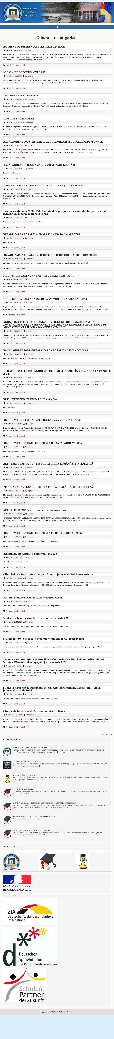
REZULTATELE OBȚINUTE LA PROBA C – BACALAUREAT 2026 (42, 533)
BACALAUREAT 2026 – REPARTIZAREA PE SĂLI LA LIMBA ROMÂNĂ (45, 350)
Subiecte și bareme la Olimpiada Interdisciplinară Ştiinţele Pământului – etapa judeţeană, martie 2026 (52, 689)
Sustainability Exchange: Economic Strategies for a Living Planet (43, 639)
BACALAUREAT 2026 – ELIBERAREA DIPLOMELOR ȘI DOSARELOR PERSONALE (53, 141)
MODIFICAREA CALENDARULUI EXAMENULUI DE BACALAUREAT (45, 299)
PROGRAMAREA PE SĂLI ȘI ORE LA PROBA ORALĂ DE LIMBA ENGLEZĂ (48, 487)
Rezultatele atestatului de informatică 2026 (30, 554)
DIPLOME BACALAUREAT (19, 118)
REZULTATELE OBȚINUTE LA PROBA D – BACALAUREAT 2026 (42, 443)
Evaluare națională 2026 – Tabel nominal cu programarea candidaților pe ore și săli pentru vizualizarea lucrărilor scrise (55, 212)
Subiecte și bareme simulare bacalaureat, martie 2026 (36, 618)
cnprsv (30, 50)
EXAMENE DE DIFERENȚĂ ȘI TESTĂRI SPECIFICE (34, 46)
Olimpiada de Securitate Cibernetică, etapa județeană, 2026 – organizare (48, 574)
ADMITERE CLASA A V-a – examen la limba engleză (34, 510)
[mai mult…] (61, 752)
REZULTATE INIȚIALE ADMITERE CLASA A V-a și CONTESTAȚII (42, 420)
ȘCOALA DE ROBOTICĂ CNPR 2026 (25, 72)
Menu (58, 27)
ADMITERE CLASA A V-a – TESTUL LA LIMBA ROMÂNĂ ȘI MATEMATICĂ (48, 464)
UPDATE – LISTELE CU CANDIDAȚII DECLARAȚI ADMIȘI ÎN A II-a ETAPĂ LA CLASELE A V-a (57, 372)
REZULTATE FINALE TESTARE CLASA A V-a (30, 399)
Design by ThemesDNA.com (64, 1012)
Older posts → (106, 734)
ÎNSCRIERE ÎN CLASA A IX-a (20, 95)
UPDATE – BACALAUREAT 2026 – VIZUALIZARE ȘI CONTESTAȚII (43, 185)
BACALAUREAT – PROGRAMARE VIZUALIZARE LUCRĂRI (39, 165)
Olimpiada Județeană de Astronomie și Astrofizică (34, 711)
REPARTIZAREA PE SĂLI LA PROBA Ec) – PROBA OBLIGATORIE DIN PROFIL (50, 255)
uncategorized (19, 65)
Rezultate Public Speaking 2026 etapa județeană (33, 597)
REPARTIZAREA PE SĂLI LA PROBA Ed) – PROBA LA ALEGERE (41, 234)
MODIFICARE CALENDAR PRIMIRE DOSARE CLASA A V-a (38, 275)
